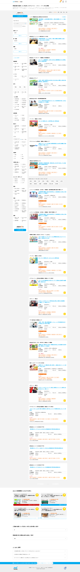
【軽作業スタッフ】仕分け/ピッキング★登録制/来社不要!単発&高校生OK (45, 467)
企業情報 (30, 567)
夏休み (16, 76)
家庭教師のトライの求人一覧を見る (44, 72)
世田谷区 (35, 183)
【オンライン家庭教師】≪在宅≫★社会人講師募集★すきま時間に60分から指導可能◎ (52, 60)
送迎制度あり (24, 203)
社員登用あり (24, 208)
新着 (58, 12)
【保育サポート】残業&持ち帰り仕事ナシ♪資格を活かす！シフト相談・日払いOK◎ (52, 366)
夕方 (22, 156)
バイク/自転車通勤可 (17, 191)
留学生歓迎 (24, 104)
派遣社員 (23, 118)
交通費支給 (16, 203)
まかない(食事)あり (17, 201)
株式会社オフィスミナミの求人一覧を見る (45, 52)
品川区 (61, 181)
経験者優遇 (16, 220)
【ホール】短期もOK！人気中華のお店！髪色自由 (48, 121)
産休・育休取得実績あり (24, 211)
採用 (41, 567)
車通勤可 (23, 188)
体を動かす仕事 (17, 129)
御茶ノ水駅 (51, 183)
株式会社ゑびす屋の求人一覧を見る (44, 113)
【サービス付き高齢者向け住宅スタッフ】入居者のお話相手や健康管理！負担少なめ (52, 281)
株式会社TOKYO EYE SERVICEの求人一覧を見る (46, 357)
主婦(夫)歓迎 (24, 102)
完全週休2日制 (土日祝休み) (17, 148)
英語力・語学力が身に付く (24, 191)
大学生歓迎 (16, 100)
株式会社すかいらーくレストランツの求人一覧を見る (46, 135)
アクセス (33, 567)
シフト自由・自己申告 (17, 145)
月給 (66, 12)
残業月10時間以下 (24, 132)
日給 (64, 12)
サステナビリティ (37, 567)
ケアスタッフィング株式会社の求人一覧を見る (45, 293)
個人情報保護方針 (50, 567)
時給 (61, 12)
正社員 (23, 115)
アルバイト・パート (17, 116)
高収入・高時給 (17, 92)
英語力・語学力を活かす (17, 218)
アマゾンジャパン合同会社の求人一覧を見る (45, 155)
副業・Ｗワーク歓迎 (24, 107)
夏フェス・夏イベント (24, 77)
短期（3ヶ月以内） (24, 67)
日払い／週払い (24, 92)
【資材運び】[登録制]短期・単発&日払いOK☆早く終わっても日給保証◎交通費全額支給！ (52, 164)
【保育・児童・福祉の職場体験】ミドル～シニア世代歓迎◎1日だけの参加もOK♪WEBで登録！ (52, 323)
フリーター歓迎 (17, 107)
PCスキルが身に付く (17, 194)
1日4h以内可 (24, 125)
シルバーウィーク (17, 80)
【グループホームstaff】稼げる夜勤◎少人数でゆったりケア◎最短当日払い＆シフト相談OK (48, 409)
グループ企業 (45, 567)
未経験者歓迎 (17, 98)
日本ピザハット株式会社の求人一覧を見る (45, 314)
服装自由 (16, 180)
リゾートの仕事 (17, 132)
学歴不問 (16, 102)
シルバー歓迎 (17, 104)
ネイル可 (16, 182)
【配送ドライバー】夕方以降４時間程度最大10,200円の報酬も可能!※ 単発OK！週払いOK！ (52, 144)
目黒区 (31, 183)
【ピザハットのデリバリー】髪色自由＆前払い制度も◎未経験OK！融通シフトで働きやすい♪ (51, 301)
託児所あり (16, 210)
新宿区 (35, 181)
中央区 (43, 181)
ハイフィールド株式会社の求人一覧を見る (45, 206)
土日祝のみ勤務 (17, 142)
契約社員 (16, 118)
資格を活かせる (24, 221)
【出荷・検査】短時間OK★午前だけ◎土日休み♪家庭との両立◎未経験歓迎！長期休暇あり (52, 81)
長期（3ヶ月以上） (17, 70)
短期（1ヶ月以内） (17, 67)
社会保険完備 (17, 208)
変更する (20, 35)
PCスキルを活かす (24, 218)
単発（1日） (17, 63)
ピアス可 (23, 180)
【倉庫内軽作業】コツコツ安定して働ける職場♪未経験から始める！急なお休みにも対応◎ (51, 39)
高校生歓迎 (24, 98)
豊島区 (48, 181)
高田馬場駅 (45, 183)
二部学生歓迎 (24, 100)
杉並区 (57, 181)
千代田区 (52, 181)
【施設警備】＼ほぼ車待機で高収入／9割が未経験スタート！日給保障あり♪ (52, 20)
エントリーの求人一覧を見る (34, 440)
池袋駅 (40, 183)
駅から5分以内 (17, 188)
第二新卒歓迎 (17, 109)
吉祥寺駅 (56, 183)
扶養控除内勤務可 (17, 126)
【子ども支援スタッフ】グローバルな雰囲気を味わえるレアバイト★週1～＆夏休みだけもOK (52, 237)
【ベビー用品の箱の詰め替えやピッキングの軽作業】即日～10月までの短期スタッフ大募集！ (52, 101)
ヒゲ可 (23, 182)
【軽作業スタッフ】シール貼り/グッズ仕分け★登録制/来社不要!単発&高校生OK (46, 448)
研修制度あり (24, 200)
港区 (39, 181)
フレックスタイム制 (24, 145)
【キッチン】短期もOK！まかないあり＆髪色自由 (48, 258)
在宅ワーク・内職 (24, 129)
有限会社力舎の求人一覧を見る (43, 174)
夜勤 (22, 158)
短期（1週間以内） (24, 64)
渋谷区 (31, 181)
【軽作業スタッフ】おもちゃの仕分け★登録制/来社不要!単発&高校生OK (45, 429)
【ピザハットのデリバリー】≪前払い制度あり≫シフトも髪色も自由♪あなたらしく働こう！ (52, 388)
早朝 (15, 154)
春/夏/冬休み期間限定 (24, 70)
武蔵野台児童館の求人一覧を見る (43, 250)
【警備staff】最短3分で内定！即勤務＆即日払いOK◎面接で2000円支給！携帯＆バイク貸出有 (52, 345)
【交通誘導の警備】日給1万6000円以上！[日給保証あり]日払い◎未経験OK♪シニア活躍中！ (52, 192)
